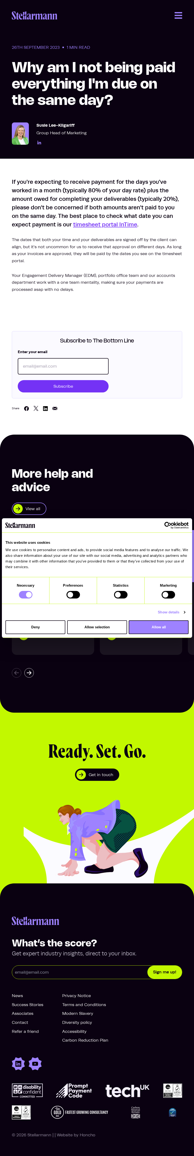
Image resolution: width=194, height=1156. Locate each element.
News (17, 995)
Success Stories (27, 1004)
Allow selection (97, 627)
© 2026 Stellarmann (31, 1135)
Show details (168, 612)
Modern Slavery (77, 1013)
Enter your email (32, 352)
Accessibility (74, 1031)
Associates (22, 1013)
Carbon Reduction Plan (85, 1040)
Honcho (87, 1135)
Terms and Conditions (84, 1004)
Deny (35, 627)
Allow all (159, 627)
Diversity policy (77, 1022)
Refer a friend (25, 1031)
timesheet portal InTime (105, 224)
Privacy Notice (76, 995)
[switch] (73, 594)
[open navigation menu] (178, 15)
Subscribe (63, 386)
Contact (20, 1022)
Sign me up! (164, 972)
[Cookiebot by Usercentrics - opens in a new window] (168, 525)
